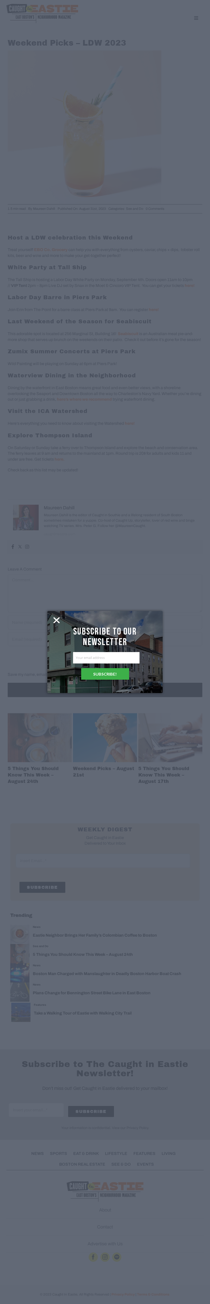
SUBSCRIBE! (105, 673)
